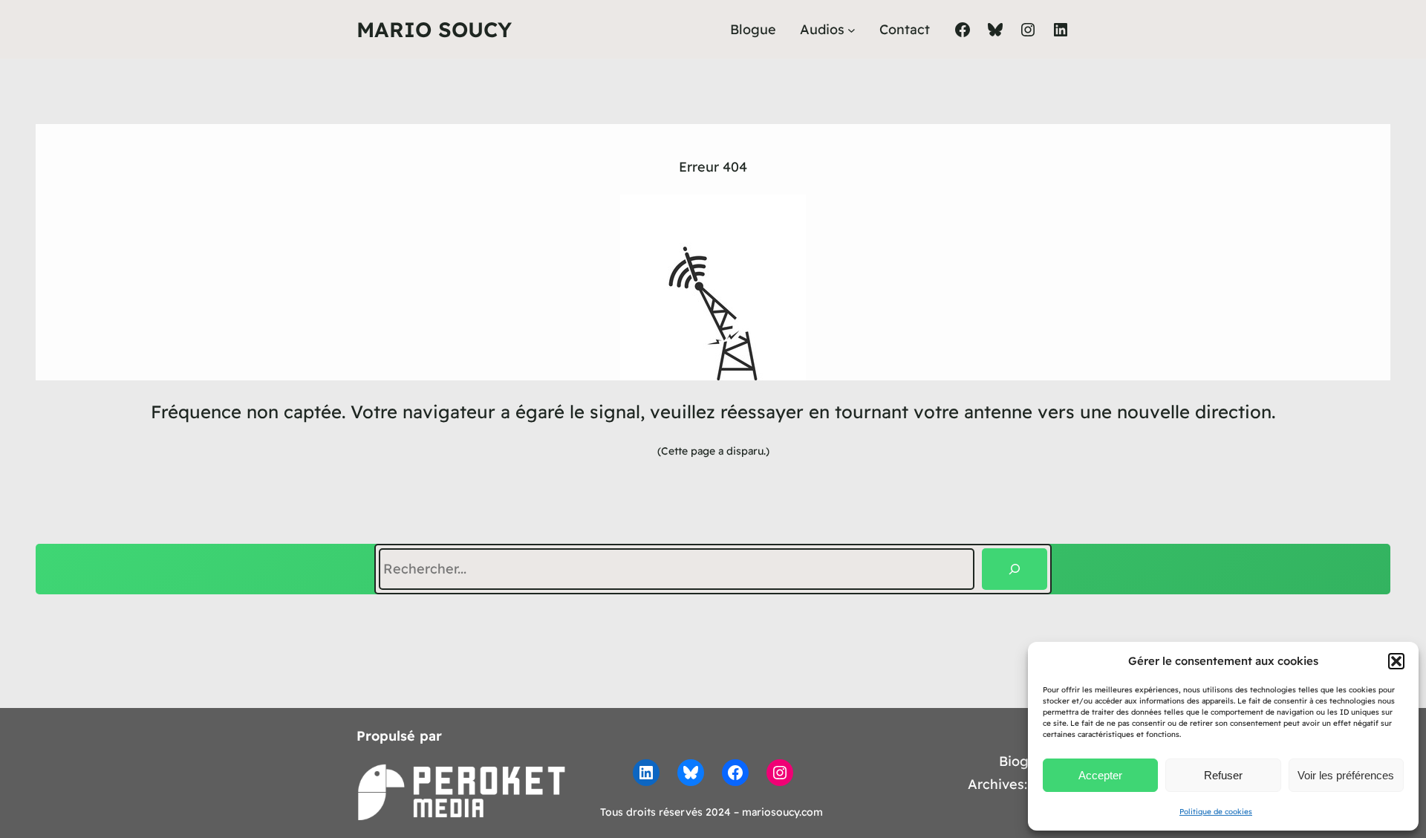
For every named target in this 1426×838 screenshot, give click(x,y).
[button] (1396, 661)
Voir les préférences (1346, 775)
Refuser (1223, 775)
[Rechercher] (1014, 569)
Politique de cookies (1215, 811)
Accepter (1100, 775)
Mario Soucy (434, 29)
